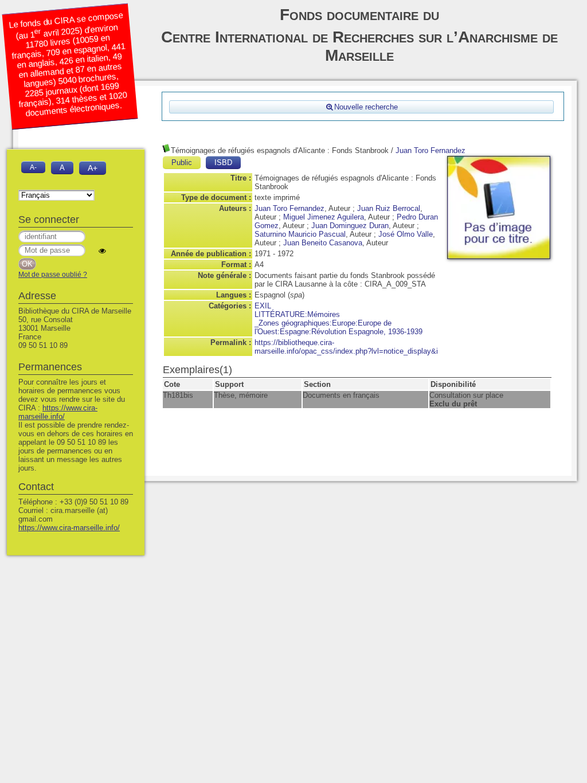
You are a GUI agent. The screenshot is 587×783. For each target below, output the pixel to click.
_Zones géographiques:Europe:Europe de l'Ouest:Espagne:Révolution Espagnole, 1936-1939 (338, 327)
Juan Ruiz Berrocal (388, 208)
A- (33, 167)
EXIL (263, 306)
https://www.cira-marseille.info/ (57, 412)
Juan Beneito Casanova (322, 242)
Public (181, 162)
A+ (92, 168)
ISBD (223, 162)
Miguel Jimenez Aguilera (323, 217)
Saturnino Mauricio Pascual (300, 234)
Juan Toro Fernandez (430, 150)
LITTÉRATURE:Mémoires (297, 314)
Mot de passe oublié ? (52, 275)
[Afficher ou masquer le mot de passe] (102, 251)
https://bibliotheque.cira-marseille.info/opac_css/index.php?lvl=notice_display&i (346, 346)
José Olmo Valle (405, 234)
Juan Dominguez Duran (350, 225)
